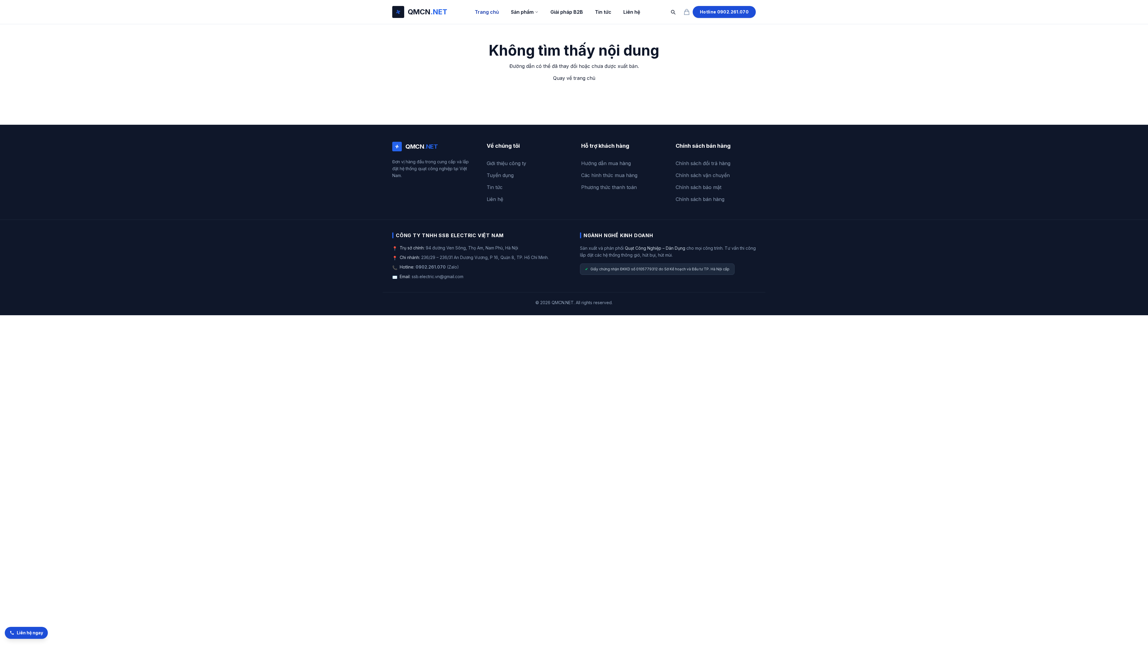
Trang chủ (487, 12)
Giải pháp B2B (566, 12)
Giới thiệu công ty (506, 163)
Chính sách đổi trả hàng (703, 163)
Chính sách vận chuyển (703, 175)
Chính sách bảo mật (698, 187)
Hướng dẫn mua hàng (606, 163)
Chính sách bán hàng (700, 199)
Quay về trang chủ (574, 78)
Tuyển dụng (500, 175)
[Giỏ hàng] (687, 12)
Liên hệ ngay (30, 632)
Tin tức (603, 12)
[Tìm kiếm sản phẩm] (673, 12)
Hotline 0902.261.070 (724, 11)
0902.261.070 (431, 266)
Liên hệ (631, 12)
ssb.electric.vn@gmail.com (437, 276)
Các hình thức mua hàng (609, 175)
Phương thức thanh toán (609, 187)
